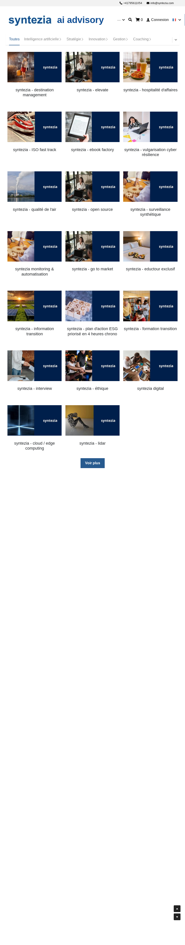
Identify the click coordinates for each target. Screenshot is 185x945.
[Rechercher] (130, 20)
